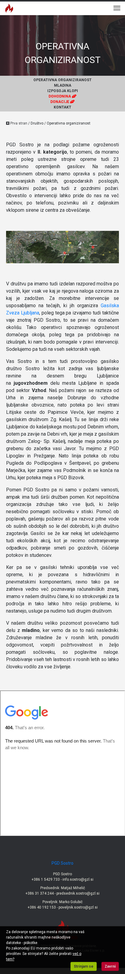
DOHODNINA (60, 96)
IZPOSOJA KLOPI (62, 91)
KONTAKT (62, 107)
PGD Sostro (62, 863)
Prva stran (18, 123)
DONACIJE (60, 102)
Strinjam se (83, 966)
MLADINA (62, 85)
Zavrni (110, 966)
